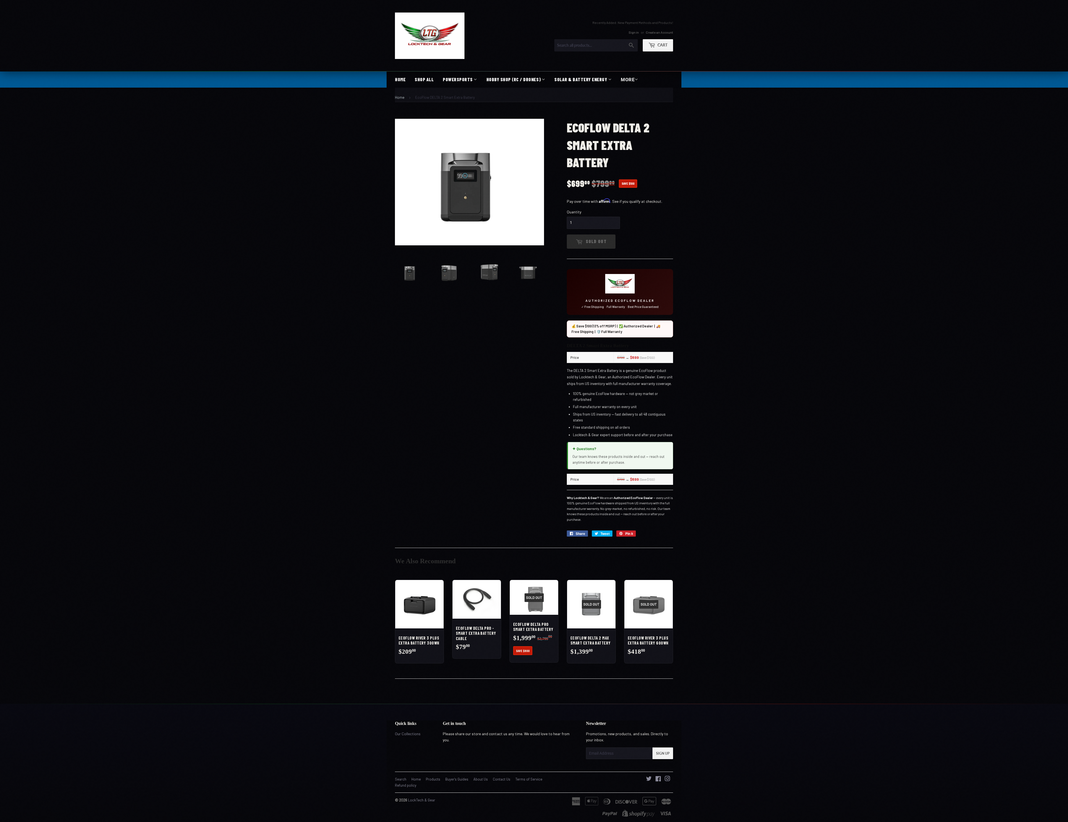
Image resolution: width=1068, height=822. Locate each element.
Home (400, 79)
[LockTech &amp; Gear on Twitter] (649, 779)
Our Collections (408, 733)
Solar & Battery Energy (581, 79)
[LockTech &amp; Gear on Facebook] (658, 779)
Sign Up (662, 753)
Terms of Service (528, 779)
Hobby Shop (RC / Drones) (514, 79)
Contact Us (501, 779)
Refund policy (405, 785)
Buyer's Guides (456, 779)
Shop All (424, 79)
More (628, 79)
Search (400, 779)
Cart (662, 44)
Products (433, 779)
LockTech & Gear (421, 800)
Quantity (574, 211)
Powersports (458, 79)
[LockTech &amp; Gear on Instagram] (667, 779)
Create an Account (659, 32)
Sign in (634, 32)
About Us (480, 779)
